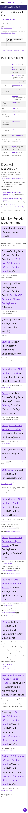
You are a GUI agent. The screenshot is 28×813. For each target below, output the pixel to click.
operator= (14, 146)
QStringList (8, 470)
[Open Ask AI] (17, 2)
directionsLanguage (17, 85)
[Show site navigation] (25, 2)
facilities (14, 90)
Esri (2, 28)
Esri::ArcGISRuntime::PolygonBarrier (12, 541)
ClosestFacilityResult (17, 65)
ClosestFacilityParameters (8, 528)
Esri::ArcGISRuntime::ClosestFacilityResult (11, 265)
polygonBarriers (16, 121)
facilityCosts (15, 96)
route (13, 140)
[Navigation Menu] (25, 810)
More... (13, 33)
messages (14, 112)
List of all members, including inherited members (13, 51)
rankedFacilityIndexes (17, 135)
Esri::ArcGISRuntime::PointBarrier (12, 503)
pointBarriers (15, 115)
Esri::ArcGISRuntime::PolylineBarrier (12, 584)
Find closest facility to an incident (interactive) (12, 193)
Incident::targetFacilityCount (10, 669)
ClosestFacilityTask (6, 33)
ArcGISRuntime (8, 28)
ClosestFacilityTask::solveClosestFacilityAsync (13, 178)
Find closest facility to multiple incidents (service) (13, 199)
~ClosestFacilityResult (17, 82)
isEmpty (14, 109)
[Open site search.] (21, 2)
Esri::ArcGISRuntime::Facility (12, 371)
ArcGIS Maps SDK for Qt (9, 7)
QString (6, 342)
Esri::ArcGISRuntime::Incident (12, 428)
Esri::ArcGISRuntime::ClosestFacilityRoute (13, 679)
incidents (14, 102)
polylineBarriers (16, 129)
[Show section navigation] (25, 7)
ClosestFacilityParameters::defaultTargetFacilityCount (14, 666)
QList (5, 369)
